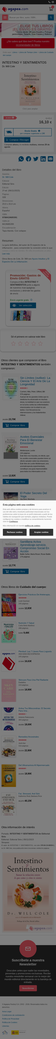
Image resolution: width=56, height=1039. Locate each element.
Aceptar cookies (41, 532)
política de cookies (32, 526)
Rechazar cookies (15, 532)
